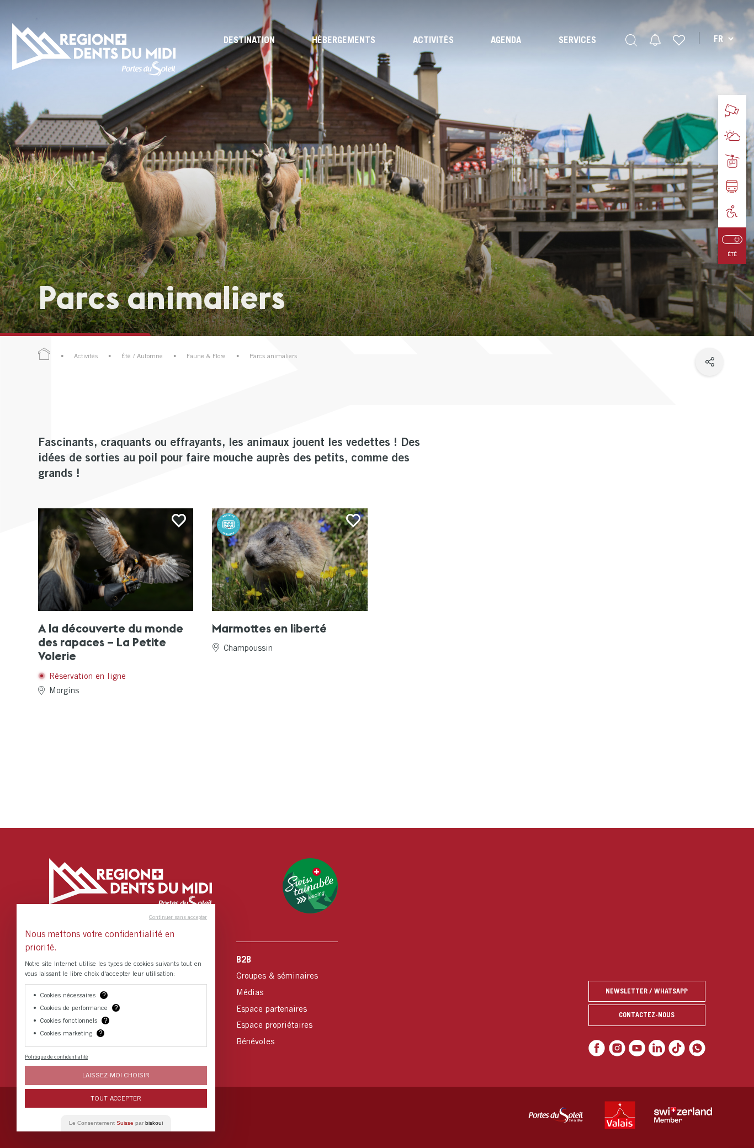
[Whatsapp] (697, 1048)
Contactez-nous (647, 1015)
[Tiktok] (676, 1048)
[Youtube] (637, 1048)
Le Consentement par (116, 1123)
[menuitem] (249, 50)
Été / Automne (142, 356)
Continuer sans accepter (178, 916)
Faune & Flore (206, 356)
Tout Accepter (116, 1098)
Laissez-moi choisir (116, 1075)
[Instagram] (617, 1048)
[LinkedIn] (657, 1048)
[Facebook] (596, 1048)
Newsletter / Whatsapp (647, 991)
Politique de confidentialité (56, 1056)
